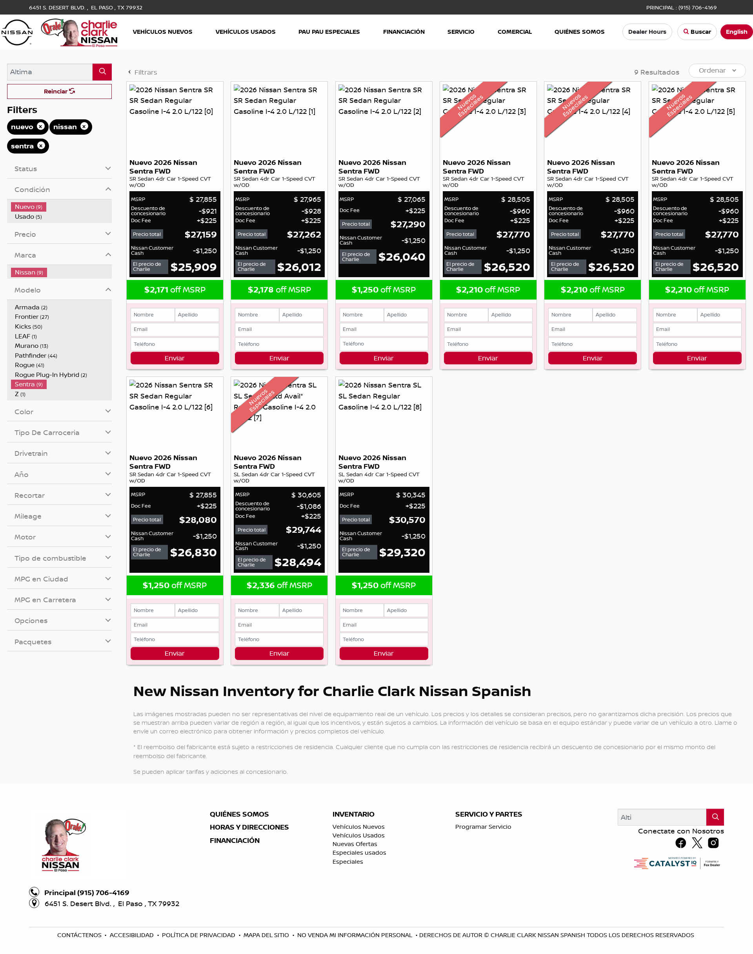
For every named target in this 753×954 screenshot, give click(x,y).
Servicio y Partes (488, 814)
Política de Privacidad (199, 935)
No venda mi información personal (355, 935)
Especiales (348, 861)
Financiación (235, 840)
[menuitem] (61, 207)
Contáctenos (80, 935)
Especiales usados (359, 852)
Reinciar (56, 91)
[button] (163, 32)
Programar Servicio (483, 826)
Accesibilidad (132, 935)
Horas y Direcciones (249, 827)
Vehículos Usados (359, 835)
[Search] (102, 72)
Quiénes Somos (239, 814)
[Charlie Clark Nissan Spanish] (59, 31)
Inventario (354, 814)
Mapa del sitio (267, 935)
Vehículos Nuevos (359, 826)
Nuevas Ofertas (355, 844)
